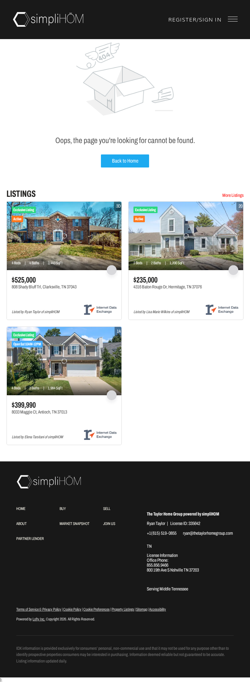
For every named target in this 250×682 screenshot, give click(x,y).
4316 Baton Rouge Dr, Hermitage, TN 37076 (167, 286)
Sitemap (141, 609)
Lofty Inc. (39, 619)
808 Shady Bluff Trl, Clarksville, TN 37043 (44, 286)
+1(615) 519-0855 (161, 533)
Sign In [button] (210, 20)
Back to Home (125, 161)
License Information (162, 555)
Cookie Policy (72, 609)
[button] (48, 19)
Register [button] (182, 20)
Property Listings (123, 609)
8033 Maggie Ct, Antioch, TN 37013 (39, 412)
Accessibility (157, 609)
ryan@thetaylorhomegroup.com (208, 533)
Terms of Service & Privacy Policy (38, 609)
